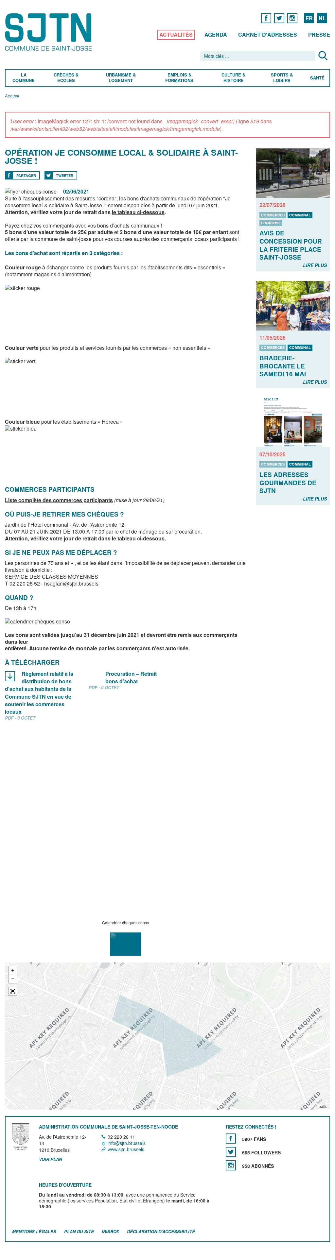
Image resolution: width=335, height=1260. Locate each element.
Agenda (215, 34)
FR (309, 18)
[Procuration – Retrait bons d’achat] (94, 674)
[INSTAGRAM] (292, 18)
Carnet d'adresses (267, 34)
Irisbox (110, 1231)
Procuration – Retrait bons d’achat (131, 677)
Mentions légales (34, 1231)
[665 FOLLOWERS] (231, 1152)
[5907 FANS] (231, 1138)
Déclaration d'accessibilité (161, 1231)
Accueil (12, 96)
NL (322, 18)
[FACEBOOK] (266, 18)
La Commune (23, 77)
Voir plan (50, 1160)
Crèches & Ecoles (66, 77)
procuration (187, 531)
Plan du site (79, 1231)
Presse (319, 34)
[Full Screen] (13, 991)
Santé (317, 78)
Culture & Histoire (233, 77)
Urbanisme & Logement (120, 77)
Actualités (176, 34)
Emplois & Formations (179, 77)
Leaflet (322, 1106)
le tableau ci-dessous (138, 212)
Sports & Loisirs (282, 77)
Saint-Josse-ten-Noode (49, 32)
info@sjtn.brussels (127, 1143)
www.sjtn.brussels (126, 1149)
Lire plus (315, 265)
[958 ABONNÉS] (231, 1165)
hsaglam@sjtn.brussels (71, 583)
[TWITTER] (279, 18)
